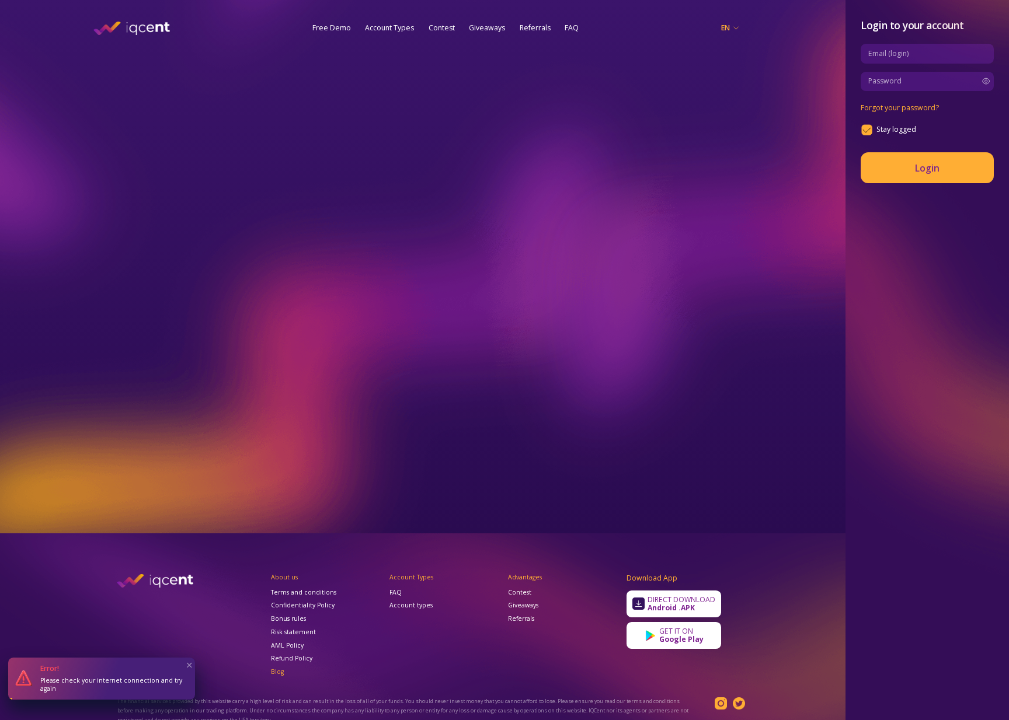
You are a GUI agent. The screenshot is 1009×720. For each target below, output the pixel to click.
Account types (411, 605)
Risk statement (293, 632)
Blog (277, 672)
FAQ (572, 28)
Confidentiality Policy (303, 605)
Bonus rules (288, 619)
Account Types (389, 28)
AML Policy (287, 645)
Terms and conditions (303, 592)
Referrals (535, 28)
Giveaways (487, 28)
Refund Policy (291, 658)
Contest (442, 28)
